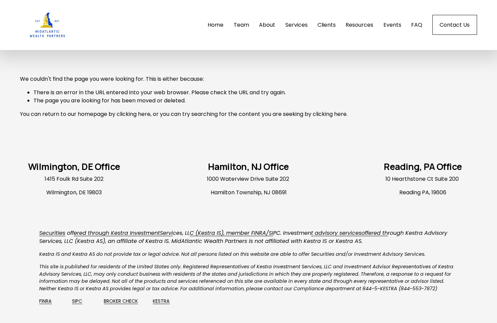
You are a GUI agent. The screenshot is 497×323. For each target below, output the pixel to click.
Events (392, 25)
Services (296, 25)
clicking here (133, 114)
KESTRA (161, 301)
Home (215, 25)
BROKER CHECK (121, 301)
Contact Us (455, 25)
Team (241, 25)
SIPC (77, 301)
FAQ (416, 25)
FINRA (45, 301)
